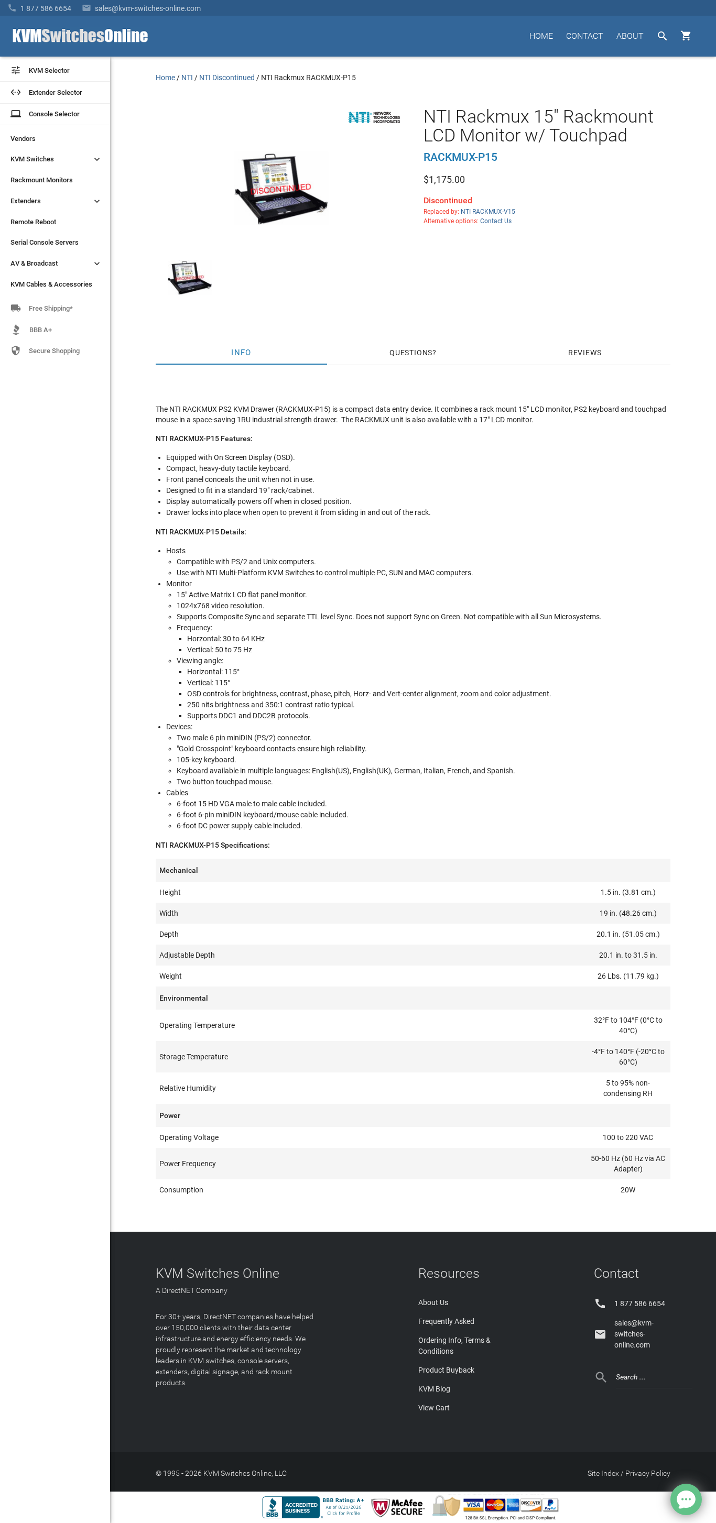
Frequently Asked (446, 1321)
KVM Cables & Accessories (51, 284)
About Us (433, 1302)
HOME (541, 36)
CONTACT (584, 36)
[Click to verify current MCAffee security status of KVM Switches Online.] (400, 1518)
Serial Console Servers (44, 242)
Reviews (585, 352)
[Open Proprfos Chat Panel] (686, 1499)
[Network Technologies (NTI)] (374, 125)
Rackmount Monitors (41, 180)
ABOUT (630, 36)
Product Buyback (446, 1370)
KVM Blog (434, 1389)
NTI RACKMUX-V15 (488, 211)
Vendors (23, 139)
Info (241, 352)
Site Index (603, 1473)
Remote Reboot (33, 222)
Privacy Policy (647, 1473)
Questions (410, 352)
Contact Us (496, 221)
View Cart (434, 1408)
